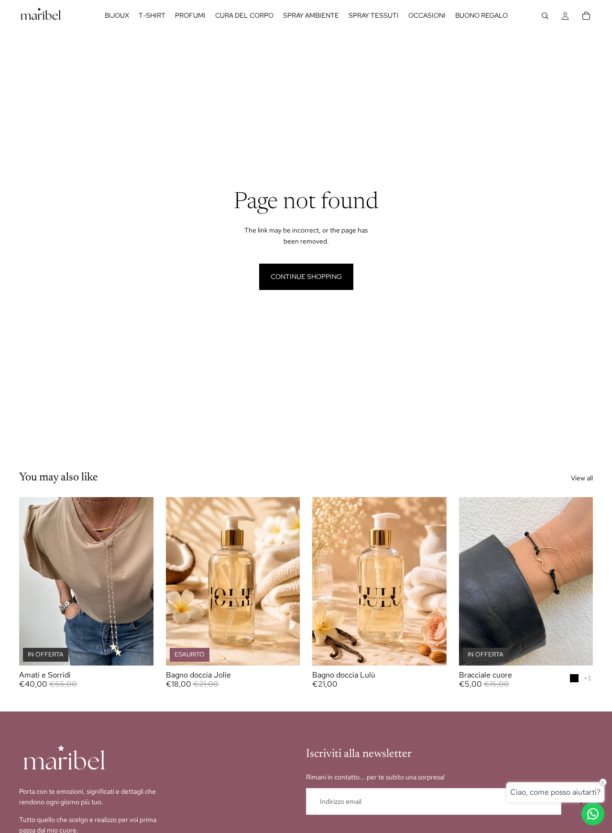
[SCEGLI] (138, 650)
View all (582, 478)
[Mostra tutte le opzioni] (587, 678)
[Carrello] (586, 15)
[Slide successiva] (578, 581)
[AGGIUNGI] (431, 650)
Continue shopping (306, 276)
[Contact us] (592, 813)
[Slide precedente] (473, 581)
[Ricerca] (545, 15)
